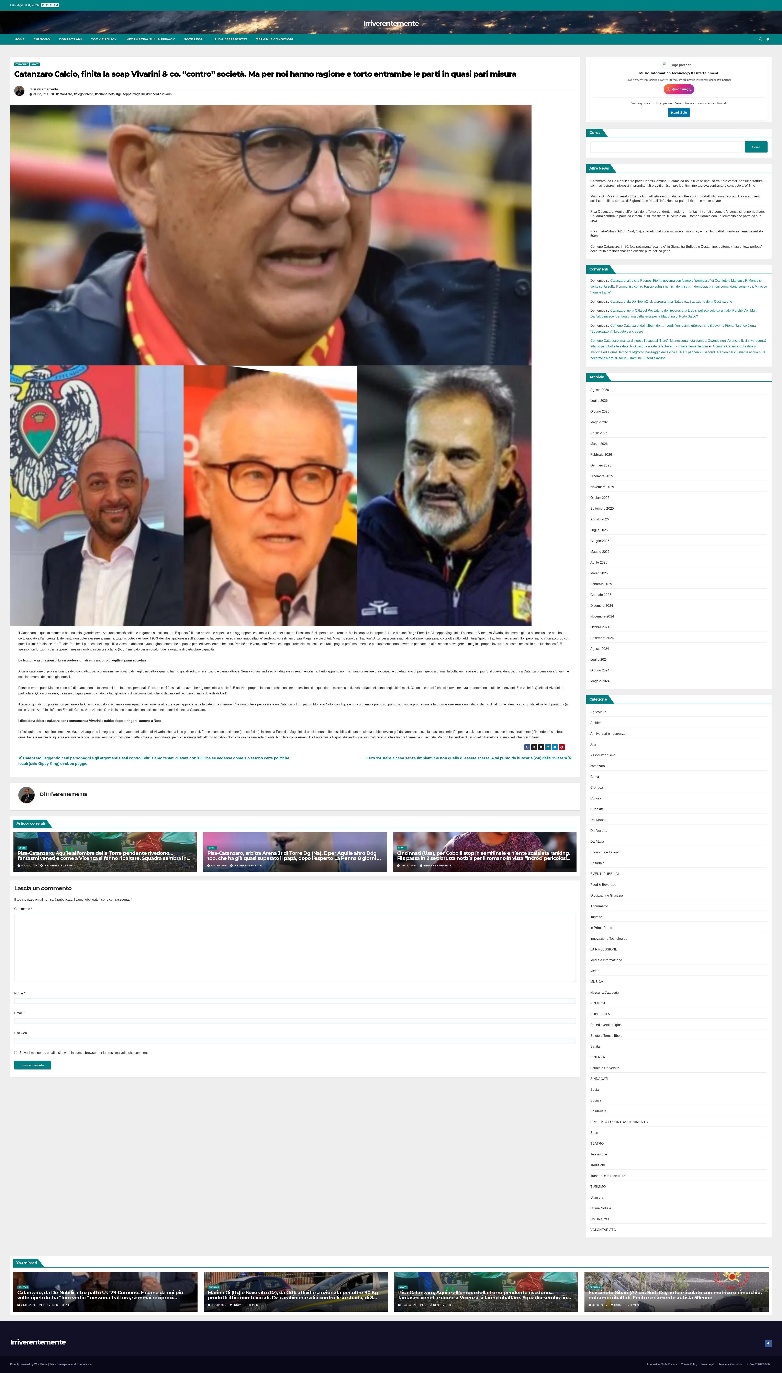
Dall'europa (598, 830)
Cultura (595, 798)
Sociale (596, 1100)
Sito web (20, 1033)
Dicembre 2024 (601, 605)
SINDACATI (599, 1079)
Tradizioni (597, 1165)
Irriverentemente (391, 23)
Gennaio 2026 (600, 465)
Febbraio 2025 (601, 584)
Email (19, 1013)
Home (19, 39)
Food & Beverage (603, 884)
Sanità (595, 1046)
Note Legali (194, 39)
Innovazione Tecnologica (608, 938)
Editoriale (21, 64)
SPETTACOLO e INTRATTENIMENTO (619, 1122)
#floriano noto (105, 94)
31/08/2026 (29, 1305)
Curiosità (597, 809)
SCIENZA (597, 1057)
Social (595, 1089)
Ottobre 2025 (600, 497)
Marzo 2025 (599, 573)
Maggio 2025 (600, 551)
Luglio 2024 (599, 659)
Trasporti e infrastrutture (607, 1176)
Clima (594, 776)
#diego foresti (83, 94)
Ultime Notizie (600, 1208)
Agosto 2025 (599, 519)
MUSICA (596, 981)
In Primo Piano (601, 928)
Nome (19, 993)
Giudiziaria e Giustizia (606, 895)
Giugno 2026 (600, 411)
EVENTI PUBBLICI (604, 874)
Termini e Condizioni (274, 39)
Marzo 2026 (599, 444)
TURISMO (598, 1186)
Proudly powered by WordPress (29, 1364)
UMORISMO (599, 1219)
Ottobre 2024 (600, 627)
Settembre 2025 (602, 508)
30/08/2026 (409, 1305)
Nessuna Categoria (604, 992)
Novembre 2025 (602, 487)
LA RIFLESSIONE (603, 949)
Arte (593, 744)
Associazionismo (603, 755)
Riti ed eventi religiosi (606, 1025)
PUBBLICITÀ (600, 1014)
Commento (23, 909)
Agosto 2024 (599, 648)
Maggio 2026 (600, 422)
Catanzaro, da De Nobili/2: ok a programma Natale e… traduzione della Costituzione (671, 301)
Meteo (595, 971)
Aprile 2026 (598, 433)
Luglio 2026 (599, 400)
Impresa (596, 917)
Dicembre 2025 (601, 476)
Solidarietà (598, 1111)
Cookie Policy (104, 39)
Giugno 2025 (600, 541)
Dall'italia (597, 841)
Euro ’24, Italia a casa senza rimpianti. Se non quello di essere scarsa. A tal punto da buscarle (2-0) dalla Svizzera (467, 758)
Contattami (70, 39)
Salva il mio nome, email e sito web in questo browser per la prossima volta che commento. (84, 1052)
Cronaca (596, 787)
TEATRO (597, 1143)
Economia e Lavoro (604, 852)
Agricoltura (598, 712)
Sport (34, 64)
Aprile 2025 (598, 562)
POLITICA (598, 1003)
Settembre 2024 (602, 638)
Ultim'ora (597, 1197)
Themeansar (84, 1364)
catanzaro (597, 766)
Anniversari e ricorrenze (608, 733)
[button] (760, 39)
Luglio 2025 (599, 530)
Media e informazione (606, 960)
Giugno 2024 (600, 670)
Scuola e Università (604, 1068)
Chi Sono (41, 39)
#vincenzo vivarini (159, 94)
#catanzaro (64, 94)
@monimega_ (681, 89)
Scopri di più (679, 112)
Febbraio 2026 (601, 454)
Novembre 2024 (602, 616)
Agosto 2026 (599, 390)
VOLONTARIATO (603, 1230)
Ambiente (597, 723)
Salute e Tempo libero (606, 1035)
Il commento (599, 906)
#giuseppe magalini (130, 94)
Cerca (595, 132)
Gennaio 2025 (600, 595)
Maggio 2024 (600, 681)
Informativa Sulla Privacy (150, 39)
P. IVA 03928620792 (230, 39)
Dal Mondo (598, 820)
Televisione (598, 1154)
